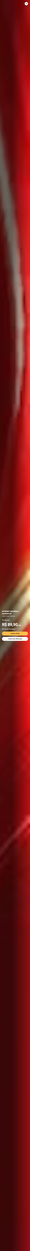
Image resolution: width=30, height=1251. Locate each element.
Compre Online (15, 633)
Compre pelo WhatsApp (15, 639)
